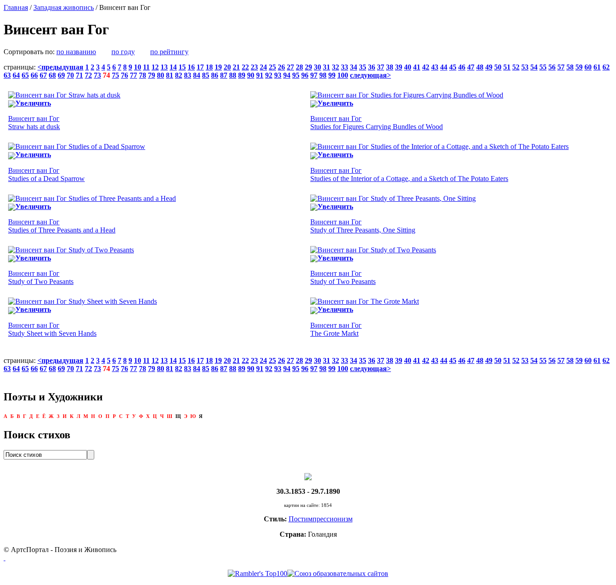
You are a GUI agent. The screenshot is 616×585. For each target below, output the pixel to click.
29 (308, 67)
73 (97, 75)
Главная (16, 7)
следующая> (370, 75)
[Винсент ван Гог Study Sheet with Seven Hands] (82, 301)
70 (70, 75)
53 (525, 67)
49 (488, 67)
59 (579, 67)
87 (223, 75)
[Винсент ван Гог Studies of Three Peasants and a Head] (92, 198)
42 (425, 67)
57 (561, 67)
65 (25, 75)
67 (43, 75)
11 (146, 67)
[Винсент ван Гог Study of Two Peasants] (71, 250)
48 (479, 67)
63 (7, 75)
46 (461, 67)
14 (173, 67)
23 (254, 67)
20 (227, 67)
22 (245, 67)
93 (277, 75)
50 (497, 67)
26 (281, 67)
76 (124, 75)
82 (178, 75)
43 (434, 67)
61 (597, 67)
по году (123, 52)
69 (61, 75)
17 (200, 67)
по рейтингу (169, 52)
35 (362, 67)
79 (151, 75)
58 (570, 67)
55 (543, 67)
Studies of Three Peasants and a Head (61, 226)
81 (169, 75)
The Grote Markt (336, 329)
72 (88, 75)
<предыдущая (60, 67)
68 (52, 75)
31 (326, 67)
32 (335, 67)
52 (515, 67)
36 (371, 67)
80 (160, 75)
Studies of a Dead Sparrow (46, 174)
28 (299, 67)
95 (295, 75)
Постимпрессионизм (321, 519)
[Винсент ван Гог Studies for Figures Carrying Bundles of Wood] (406, 95)
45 (452, 67)
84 (196, 75)
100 (342, 75)
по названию (76, 52)
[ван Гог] (308, 476)
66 (34, 75)
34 (353, 67)
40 (407, 67)
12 (155, 67)
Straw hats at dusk (34, 122)
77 (133, 75)
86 (214, 75)
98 (322, 75)
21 (236, 67)
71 (79, 75)
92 (268, 75)
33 (344, 67)
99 (332, 75)
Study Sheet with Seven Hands (52, 329)
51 (506, 67)
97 (313, 75)
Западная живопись (63, 7)
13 (164, 67)
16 (191, 67)
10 (137, 67)
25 (272, 67)
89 (241, 75)
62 (606, 67)
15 (182, 67)
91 (259, 75)
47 (470, 67)
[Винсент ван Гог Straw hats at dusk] (64, 95)
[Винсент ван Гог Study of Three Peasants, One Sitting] (393, 198)
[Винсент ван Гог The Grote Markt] (364, 301)
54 (534, 67)
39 (398, 67)
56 (552, 67)
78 (142, 75)
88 (232, 75)
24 (263, 67)
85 (205, 75)
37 (380, 67)
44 (443, 67)
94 (286, 75)
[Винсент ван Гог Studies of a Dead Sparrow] (76, 146)
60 (588, 67)
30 (317, 67)
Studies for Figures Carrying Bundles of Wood (376, 122)
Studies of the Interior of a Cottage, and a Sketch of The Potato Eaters (409, 174)
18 (209, 67)
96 (304, 75)
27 (290, 67)
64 (16, 75)
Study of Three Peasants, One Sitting (362, 226)
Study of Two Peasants (41, 277)
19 (218, 67)
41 (416, 67)
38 (389, 67)
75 (115, 75)
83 (187, 75)
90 (250, 75)
